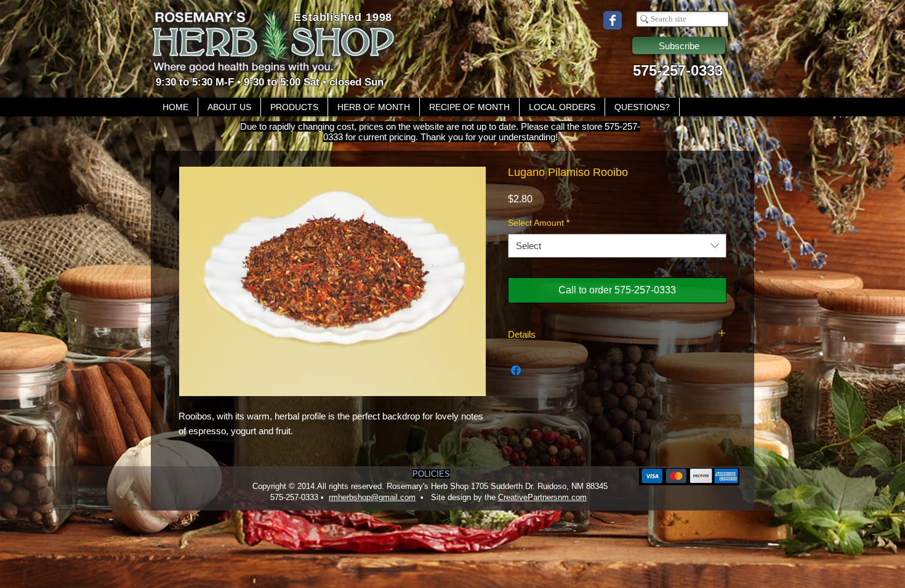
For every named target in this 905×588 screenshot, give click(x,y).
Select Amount (538, 223)
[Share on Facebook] (516, 370)
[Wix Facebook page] (612, 20)
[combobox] (617, 246)
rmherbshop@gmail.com (372, 497)
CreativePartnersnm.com (542, 497)
